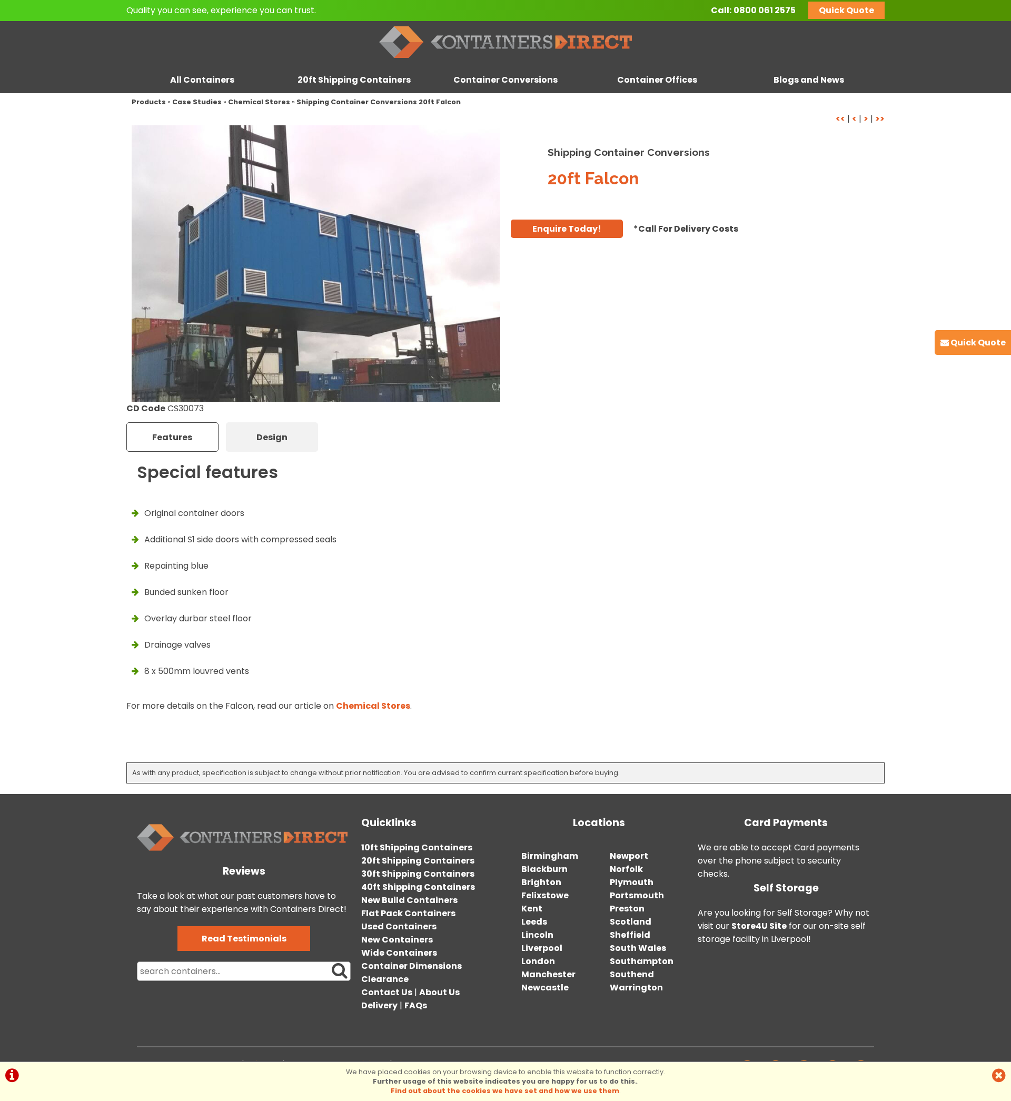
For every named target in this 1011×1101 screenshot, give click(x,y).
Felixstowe (545, 895)
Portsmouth (637, 895)
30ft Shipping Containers (417, 874)
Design (272, 437)
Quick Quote (846, 10)
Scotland (630, 922)
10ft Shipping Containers (416, 847)
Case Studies (197, 101)
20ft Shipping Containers (354, 80)
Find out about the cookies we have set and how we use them (505, 1090)
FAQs (415, 1005)
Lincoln (537, 935)
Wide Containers (399, 953)
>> (880, 119)
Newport (629, 856)
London (538, 961)
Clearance (385, 979)
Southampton (641, 961)
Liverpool (541, 948)
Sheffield (630, 935)
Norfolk (626, 869)
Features (172, 437)
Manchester (548, 974)
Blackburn (544, 869)
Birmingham (549, 856)
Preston (627, 908)
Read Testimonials (244, 939)
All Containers (202, 80)
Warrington (636, 987)
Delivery (379, 1005)
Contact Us (386, 992)
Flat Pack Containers (408, 913)
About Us (439, 992)
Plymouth (631, 882)
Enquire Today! (566, 229)
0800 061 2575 (765, 10)
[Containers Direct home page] (505, 60)
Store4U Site (759, 926)
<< (840, 119)
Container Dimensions (411, 966)
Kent (531, 908)
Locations (599, 823)
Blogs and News (809, 80)
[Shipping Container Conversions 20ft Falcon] (316, 263)
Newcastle (545, 987)
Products (149, 101)
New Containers (397, 940)
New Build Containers (409, 900)
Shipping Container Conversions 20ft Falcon (378, 101)
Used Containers (399, 926)
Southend (632, 974)
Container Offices (657, 80)
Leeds (534, 922)
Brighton (541, 882)
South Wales (638, 948)
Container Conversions (505, 80)
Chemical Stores (259, 101)
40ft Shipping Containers (418, 887)
